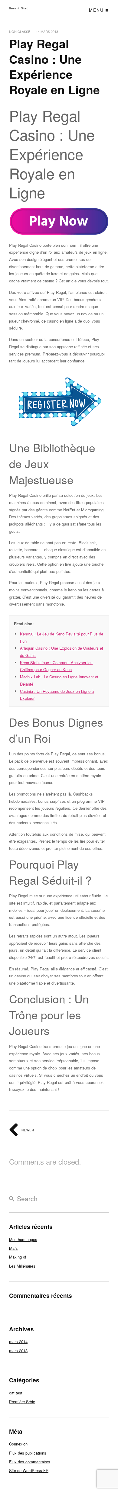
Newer (27, 1130)
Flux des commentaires (29, 1462)
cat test (15, 1393)
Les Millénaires (22, 1266)
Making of (17, 1257)
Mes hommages (23, 1239)
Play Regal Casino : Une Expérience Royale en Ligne (54, 66)
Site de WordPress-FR (28, 1470)
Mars (13, 1248)
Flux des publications (27, 1453)
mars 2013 (18, 1350)
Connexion (18, 1444)
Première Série (22, 1401)
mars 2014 (18, 1341)
